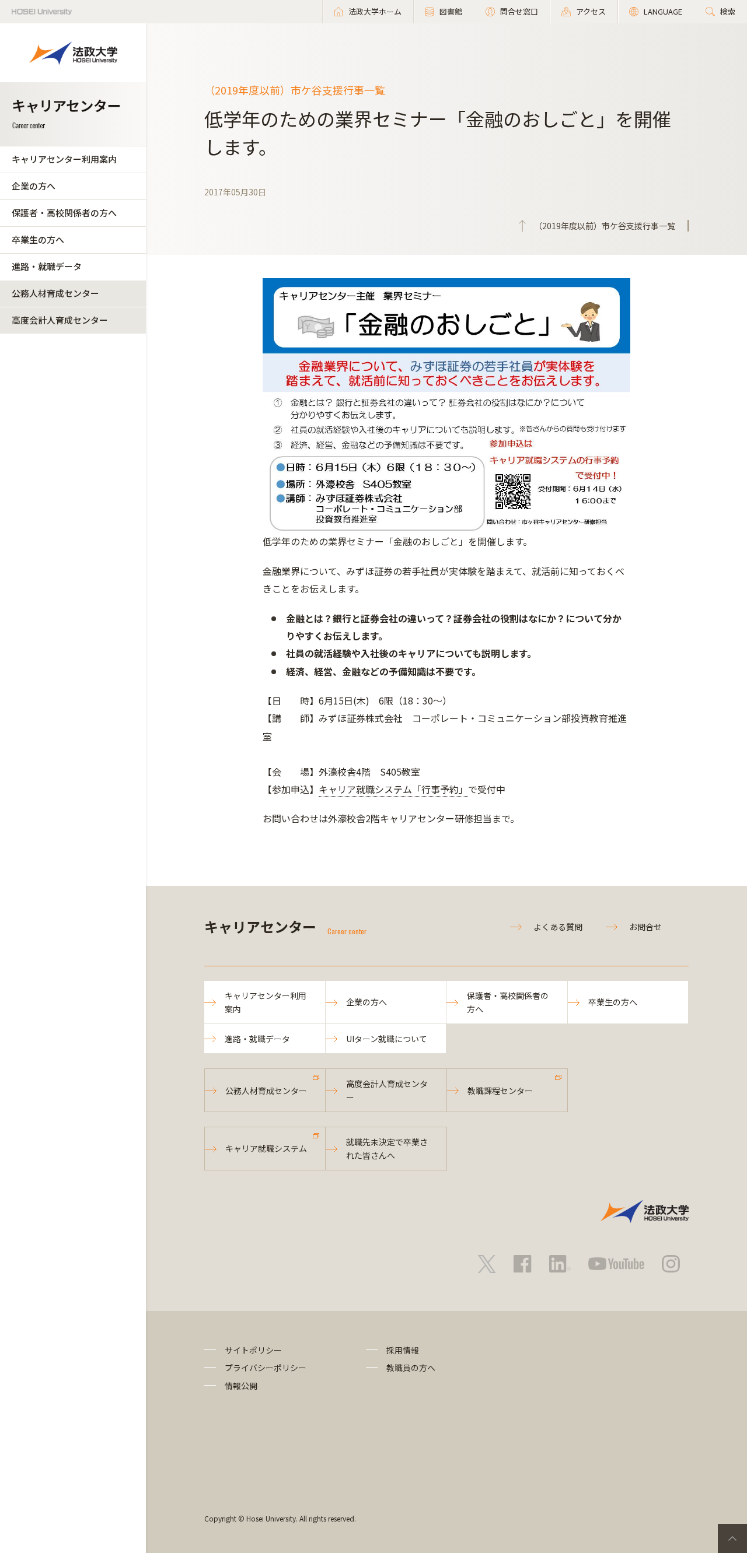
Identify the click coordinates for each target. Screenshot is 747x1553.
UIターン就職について (386, 1038)
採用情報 (402, 1350)
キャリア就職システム (266, 1148)
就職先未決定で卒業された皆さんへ (387, 1148)
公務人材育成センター (55, 293)
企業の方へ (33, 186)
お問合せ (645, 926)
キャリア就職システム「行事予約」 (393, 789)
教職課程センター (500, 1090)
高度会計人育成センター (60, 320)
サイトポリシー (253, 1350)
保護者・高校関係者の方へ (64, 212)
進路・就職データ (47, 266)
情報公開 (241, 1385)
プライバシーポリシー (265, 1367)
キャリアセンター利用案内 (64, 159)
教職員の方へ (410, 1367)
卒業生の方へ (38, 239)
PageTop (732, 1538)
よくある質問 (557, 926)
